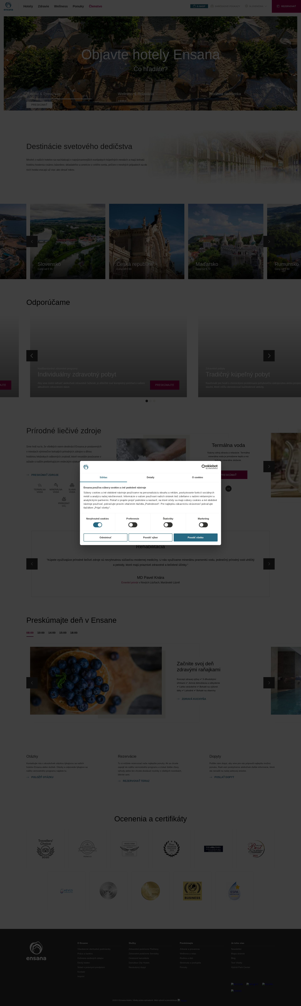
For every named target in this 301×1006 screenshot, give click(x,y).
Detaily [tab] (150, 477)
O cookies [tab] (197, 477)
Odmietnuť (105, 537)
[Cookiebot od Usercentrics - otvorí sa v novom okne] (204, 467)
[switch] (132, 524)
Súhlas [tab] (103, 477)
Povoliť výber (150, 537)
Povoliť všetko (195, 537)
